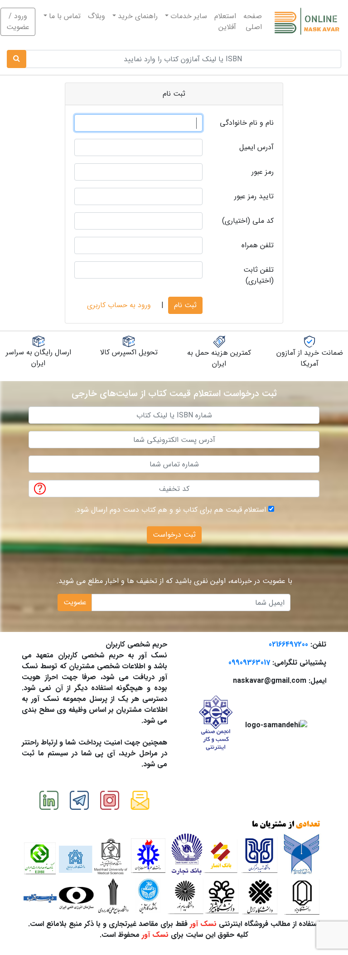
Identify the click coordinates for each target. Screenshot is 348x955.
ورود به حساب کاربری (119, 305)
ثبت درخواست (174, 534)
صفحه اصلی (251, 21)
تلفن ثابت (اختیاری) (258, 275)
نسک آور (203, 924)
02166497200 (288, 644)
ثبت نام (185, 305)
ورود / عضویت (17, 21)
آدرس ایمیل (256, 147)
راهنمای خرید (138, 16)
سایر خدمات (188, 16)
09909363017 (249, 662)
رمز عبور (262, 171)
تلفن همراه (258, 245)
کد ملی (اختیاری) (248, 220)
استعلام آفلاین (225, 21)
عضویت (75, 602)
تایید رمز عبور (254, 196)
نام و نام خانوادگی (247, 122)
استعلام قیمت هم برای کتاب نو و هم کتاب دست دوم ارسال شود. (170, 509)
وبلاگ (96, 16)
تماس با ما (65, 16)
